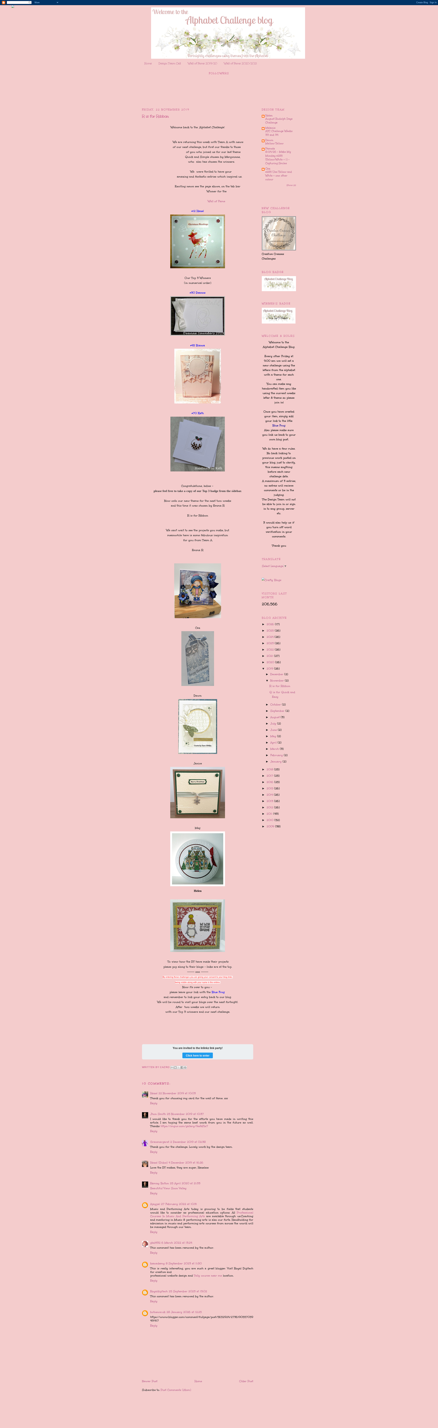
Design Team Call (170, 63)
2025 (271, 630)
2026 (271, 624)
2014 (270, 795)
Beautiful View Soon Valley (168, 1188)
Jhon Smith (158, 1114)
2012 (270, 807)
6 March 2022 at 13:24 (177, 1242)
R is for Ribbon (279, 686)
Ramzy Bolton (159, 1183)
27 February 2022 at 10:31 (179, 1204)
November (277, 680)
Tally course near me (208, 1275)
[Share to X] (178, 1067)
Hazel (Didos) (159, 1162)
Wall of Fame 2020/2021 (240, 63)
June (274, 730)
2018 (270, 769)
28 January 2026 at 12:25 (184, 1312)
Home (148, 63)
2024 (271, 637)
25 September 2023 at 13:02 (188, 1291)
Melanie (270, 128)
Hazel (153, 1093)
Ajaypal (155, 1204)
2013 (270, 801)
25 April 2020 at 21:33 (185, 1183)
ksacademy (157, 1263)
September (278, 711)
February (277, 755)
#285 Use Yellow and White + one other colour (278, 175)
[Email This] (172, 1067)
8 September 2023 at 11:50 (184, 1263)
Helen (269, 115)
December (277, 674)
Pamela (270, 148)
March (275, 749)
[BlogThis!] (175, 1067)
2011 (270, 814)
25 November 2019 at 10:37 (185, 1114)
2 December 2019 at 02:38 (188, 1142)
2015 (270, 788)
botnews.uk (157, 1312)
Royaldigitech (159, 1291)
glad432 (155, 1242)
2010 (270, 820)
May (273, 736)
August (275, 717)
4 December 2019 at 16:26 (186, 1162)
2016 (270, 782)
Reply (153, 1103)
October (276, 704)
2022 (271, 649)
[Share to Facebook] (182, 1067)
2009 (271, 826)
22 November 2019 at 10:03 (177, 1093)
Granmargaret (159, 1142)
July (273, 723)
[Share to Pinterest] (185, 1067)
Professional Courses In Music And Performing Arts (201, 1214)
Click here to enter (197, 1055)
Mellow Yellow (274, 143)
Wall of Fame (216, 201)
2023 (271, 643)
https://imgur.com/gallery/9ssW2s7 (184, 1126)
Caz (267, 168)
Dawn (269, 140)
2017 (270, 776)
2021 (270, 656)
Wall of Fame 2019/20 (202, 63)
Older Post (246, 1381)
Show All (291, 185)
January (276, 761)
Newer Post (149, 1381)
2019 (270, 668)
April (274, 742)
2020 (271, 662)
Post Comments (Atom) (176, 1390)
